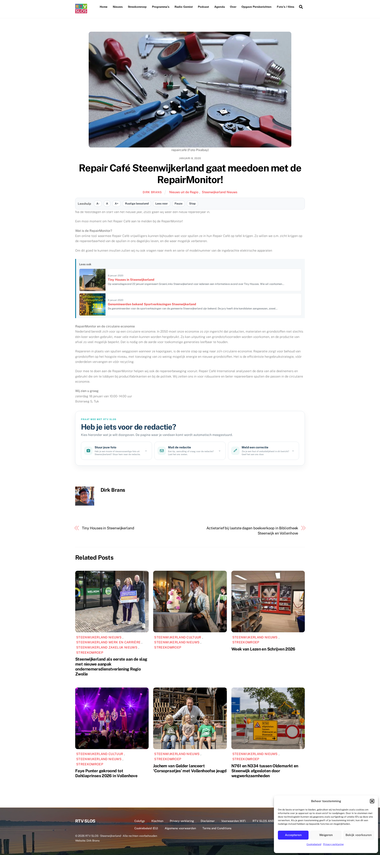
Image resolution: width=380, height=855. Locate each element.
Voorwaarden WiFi (233, 821)
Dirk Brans (152, 192)
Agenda (219, 6)
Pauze (178, 203)
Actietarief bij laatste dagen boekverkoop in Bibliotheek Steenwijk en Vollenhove (252, 530)
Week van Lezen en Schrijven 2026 (263, 649)
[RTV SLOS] (81, 11)
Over (233, 6)
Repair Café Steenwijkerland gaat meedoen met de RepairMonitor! (190, 173)
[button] (372, 801)
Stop (192, 203)
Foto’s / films (285, 6)
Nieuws (118, 6)
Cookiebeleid (314, 844)
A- (97, 203)
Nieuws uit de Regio (183, 192)
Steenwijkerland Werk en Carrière (108, 642)
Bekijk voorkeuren (359, 835)
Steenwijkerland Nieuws (219, 192)
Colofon (139, 821)
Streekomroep (137, 6)
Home (103, 6)
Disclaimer (208, 821)
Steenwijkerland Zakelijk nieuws (106, 647)
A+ (116, 203)
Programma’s (160, 6)
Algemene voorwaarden (180, 828)
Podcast (203, 6)
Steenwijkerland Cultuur (177, 637)
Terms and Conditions (216, 828)
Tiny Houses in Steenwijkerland (108, 528)
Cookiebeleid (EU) (146, 828)
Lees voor (161, 203)
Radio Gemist (184, 6)
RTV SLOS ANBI (264, 821)
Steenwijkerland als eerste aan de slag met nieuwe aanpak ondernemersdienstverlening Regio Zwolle (111, 666)
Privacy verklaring (333, 844)
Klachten (157, 821)
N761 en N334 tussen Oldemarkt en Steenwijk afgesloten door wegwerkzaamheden (264, 770)
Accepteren (293, 835)
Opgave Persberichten (256, 6)
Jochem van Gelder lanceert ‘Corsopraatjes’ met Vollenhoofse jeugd (189, 768)
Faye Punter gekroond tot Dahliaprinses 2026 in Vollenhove (106, 773)
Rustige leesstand (137, 203)
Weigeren (326, 835)
